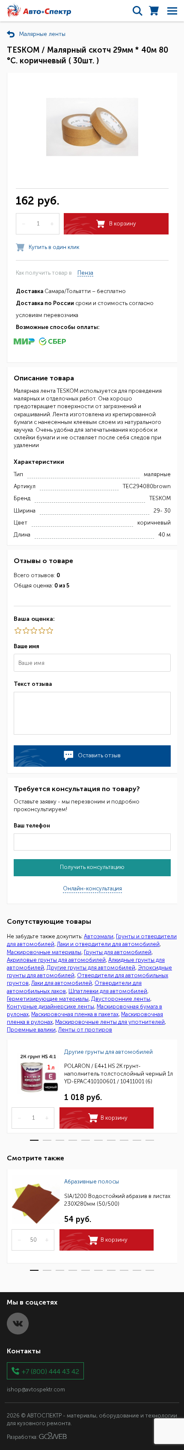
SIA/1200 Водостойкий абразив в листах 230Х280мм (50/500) (117, 1200)
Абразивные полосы (91, 1181)
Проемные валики (31, 1029)
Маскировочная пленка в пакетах (75, 1014)
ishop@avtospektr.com (36, 1389)
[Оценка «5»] (17, 630)
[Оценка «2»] (41, 630)
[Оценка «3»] (33, 630)
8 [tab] (124, 1140)
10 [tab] (149, 1140)
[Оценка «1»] (49, 630)
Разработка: (23, 1437)
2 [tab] (47, 1140)
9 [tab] (137, 1140)
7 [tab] (111, 1140)
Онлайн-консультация (92, 888)
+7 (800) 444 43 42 (50, 1371)
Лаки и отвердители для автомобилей (108, 944)
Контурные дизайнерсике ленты (50, 1006)
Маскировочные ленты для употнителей (110, 1022)
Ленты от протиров (85, 1029)
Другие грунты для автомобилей (91, 967)
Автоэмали (98, 936)
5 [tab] (85, 1140)
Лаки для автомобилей (61, 983)
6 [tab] (98, 1140)
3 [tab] (60, 1140)
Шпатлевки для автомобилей (107, 991)
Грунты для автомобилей (117, 952)
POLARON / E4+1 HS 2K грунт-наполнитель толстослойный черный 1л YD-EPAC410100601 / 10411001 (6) (118, 1074)
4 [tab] (72, 1140)
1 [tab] (34, 1140)
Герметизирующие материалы (48, 999)
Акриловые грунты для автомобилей (56, 960)
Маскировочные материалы (44, 952)
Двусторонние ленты (120, 999)
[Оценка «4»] (25, 630)
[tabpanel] (92, 1086)
